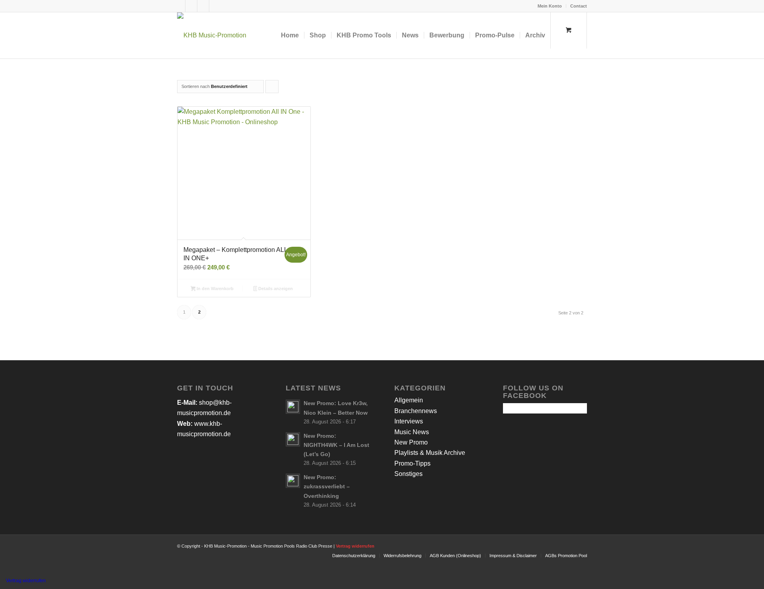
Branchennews (415, 411)
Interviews (408, 421)
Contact (578, 6)
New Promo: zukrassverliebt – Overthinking (327, 486)
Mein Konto (550, 6)
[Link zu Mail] (215, 6)
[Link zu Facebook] (179, 6)
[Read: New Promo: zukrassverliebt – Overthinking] (293, 481)
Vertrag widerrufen (355, 546)
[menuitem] (550, 6)
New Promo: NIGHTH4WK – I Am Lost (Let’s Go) (336, 445)
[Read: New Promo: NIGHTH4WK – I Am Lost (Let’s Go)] (293, 439)
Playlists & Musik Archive (429, 452)
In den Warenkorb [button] (214, 288)
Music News (411, 432)
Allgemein (408, 400)
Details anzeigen (275, 288)
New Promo (411, 442)
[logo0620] (211, 35)
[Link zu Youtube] (203, 6)
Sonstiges (408, 473)
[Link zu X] (191, 6)
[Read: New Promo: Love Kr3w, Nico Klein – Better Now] (293, 407)
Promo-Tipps (412, 463)
